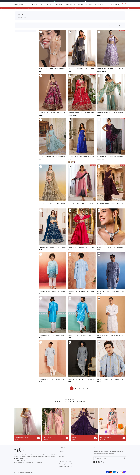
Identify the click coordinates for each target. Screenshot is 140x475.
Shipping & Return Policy (65, 466)
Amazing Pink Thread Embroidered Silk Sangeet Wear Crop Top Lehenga (82, 247)
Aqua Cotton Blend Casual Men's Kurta (82, 291)
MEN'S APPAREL (49, 4)
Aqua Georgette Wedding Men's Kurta (111, 335)
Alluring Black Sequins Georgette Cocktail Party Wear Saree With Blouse (111, 156)
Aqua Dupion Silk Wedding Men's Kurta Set (52, 335)
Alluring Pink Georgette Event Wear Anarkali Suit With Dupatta (82, 203)
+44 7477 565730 (20, 460)
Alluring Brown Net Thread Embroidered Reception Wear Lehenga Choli (52, 203)
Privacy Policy (63, 459)
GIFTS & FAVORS (99, 4)
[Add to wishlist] (40, 32)
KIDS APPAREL (59, 4)
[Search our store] (116, 4)
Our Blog (61, 456)
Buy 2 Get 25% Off (21, 8)
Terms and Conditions (65, 461)
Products (25, 17)
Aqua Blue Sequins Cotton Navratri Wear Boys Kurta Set (52, 291)
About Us (61, 451)
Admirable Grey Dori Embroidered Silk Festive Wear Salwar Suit (82, 69)
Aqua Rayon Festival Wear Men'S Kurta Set (52, 379)
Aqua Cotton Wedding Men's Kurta (111, 291)
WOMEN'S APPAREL (37, 4)
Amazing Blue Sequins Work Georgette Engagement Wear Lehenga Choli (52, 247)
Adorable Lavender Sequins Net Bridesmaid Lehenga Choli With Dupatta (111, 69)
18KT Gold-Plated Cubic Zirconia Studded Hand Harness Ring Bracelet (52, 69)
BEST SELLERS (79, 4)
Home (19, 17)
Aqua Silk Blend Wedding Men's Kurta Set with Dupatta (111, 379)
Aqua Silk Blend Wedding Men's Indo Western (82, 379)
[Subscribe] (124, 458)
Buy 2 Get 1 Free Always (7, 8)
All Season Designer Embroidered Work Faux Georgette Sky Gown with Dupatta (52, 156)
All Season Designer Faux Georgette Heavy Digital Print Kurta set (82, 156)
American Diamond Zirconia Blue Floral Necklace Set (111, 247)
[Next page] (92, 388)
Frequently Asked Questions (66, 464)
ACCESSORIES (88, 4)
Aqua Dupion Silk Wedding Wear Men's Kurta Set (82, 335)
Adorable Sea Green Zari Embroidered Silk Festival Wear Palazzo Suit (111, 113)
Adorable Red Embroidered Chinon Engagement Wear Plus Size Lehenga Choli (82, 113)
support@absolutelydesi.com (23, 458)
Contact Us (62, 454)
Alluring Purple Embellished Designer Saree (111, 203)
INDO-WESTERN (70, 4)
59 (87, 388)
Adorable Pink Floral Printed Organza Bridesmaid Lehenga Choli (52, 113)
